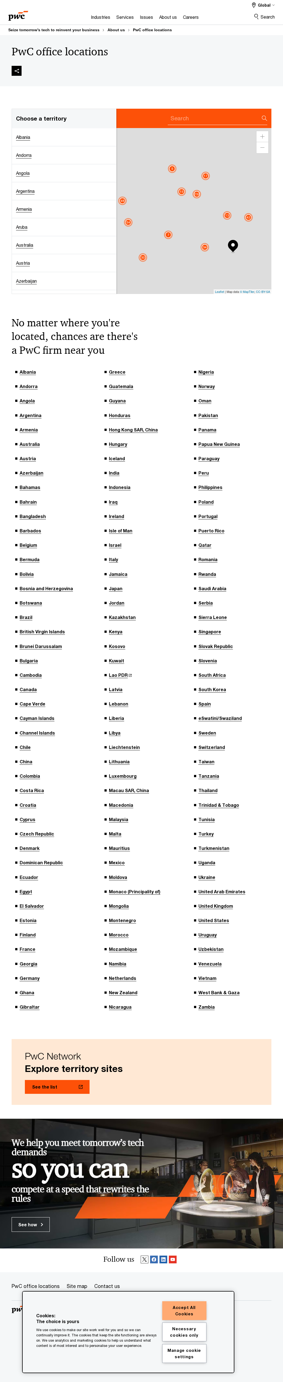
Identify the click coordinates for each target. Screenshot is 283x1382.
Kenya (115, 631)
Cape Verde (32, 703)
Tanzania (208, 776)
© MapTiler (247, 291)
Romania (208, 559)
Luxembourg (123, 776)
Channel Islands (37, 732)
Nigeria (206, 371)
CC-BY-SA (263, 291)
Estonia (28, 920)
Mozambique (123, 949)
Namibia (117, 963)
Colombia (30, 776)
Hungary (118, 444)
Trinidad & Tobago (218, 805)
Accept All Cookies (184, 1310)
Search (268, 16)
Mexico (117, 862)
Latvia (115, 689)
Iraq (113, 501)
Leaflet (219, 291)
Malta (115, 833)
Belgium (28, 545)
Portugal (208, 516)
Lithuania (119, 761)
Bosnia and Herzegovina (46, 588)
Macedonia (121, 805)
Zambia (206, 1006)
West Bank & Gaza (219, 992)
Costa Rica (32, 790)
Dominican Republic (41, 862)
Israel (115, 545)
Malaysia (118, 819)
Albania (28, 371)
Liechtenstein (124, 747)
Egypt (26, 891)
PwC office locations (152, 30)
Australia (30, 444)
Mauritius (119, 848)
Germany (30, 978)
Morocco (119, 934)
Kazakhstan (122, 617)
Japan (115, 588)
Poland (206, 501)
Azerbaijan (31, 472)
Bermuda (30, 559)
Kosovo (117, 646)
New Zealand (123, 992)
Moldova (118, 877)
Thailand (208, 790)
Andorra (29, 386)
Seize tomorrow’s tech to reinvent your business (53, 30)
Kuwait (116, 660)
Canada (28, 689)
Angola (27, 400)
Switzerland (211, 747)
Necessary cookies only (184, 1331)
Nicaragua (120, 1006)
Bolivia (27, 574)
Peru (203, 472)
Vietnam (207, 978)
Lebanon (118, 703)
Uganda (206, 862)
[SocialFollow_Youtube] (173, 1260)
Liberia (116, 718)
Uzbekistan (211, 949)
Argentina (30, 415)
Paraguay (208, 458)
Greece (117, 371)
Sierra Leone (212, 617)
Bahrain (28, 501)
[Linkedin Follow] (163, 1260)
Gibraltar (30, 1006)
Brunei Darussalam (41, 646)
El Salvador (32, 906)
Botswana (31, 602)
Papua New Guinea (219, 444)
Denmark (30, 848)
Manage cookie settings (184, 1353)
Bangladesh (33, 516)
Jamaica (118, 574)
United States (213, 920)
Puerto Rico (211, 530)
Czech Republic (37, 833)
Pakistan (208, 415)
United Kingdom (215, 906)
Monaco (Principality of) (134, 891)
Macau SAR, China (129, 790)
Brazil (26, 617)
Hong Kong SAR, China (133, 429)
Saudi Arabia (212, 588)
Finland (28, 934)
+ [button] (262, 136)
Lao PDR (118, 675)
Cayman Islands (37, 718)
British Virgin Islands (42, 631)
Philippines (210, 487)
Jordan (116, 602)
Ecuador (29, 877)
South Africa (212, 675)
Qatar (204, 545)
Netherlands (122, 978)
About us (116, 30)
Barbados (30, 530)
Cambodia (31, 675)
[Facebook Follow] (154, 1260)
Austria (28, 458)
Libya (114, 732)
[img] (17, 71)
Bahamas (30, 487)
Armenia (29, 429)
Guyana (117, 400)
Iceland (117, 458)
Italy (113, 559)
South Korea (212, 689)
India (114, 472)
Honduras (119, 415)
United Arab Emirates (221, 891)
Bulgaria (29, 660)
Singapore (209, 631)
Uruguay (207, 934)
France (27, 949)
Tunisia (206, 819)
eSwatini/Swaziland (220, 718)
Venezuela (210, 963)
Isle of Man (120, 530)
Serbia (205, 602)
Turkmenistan (213, 848)
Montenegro (122, 920)
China (26, 761)
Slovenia (207, 660)
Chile (25, 747)
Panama (207, 429)
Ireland (116, 516)
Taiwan (206, 761)
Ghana (27, 992)
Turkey (206, 833)
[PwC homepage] (18, 14)
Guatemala (121, 386)
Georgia (28, 963)
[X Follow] (144, 1260)
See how (28, 1224)
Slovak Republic (215, 646)
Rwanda (207, 574)
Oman (204, 400)
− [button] (262, 147)
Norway (206, 386)
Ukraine (206, 877)
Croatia (28, 805)
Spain (204, 703)
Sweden (207, 732)
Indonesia (119, 487)
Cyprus (27, 819)
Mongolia (119, 906)
